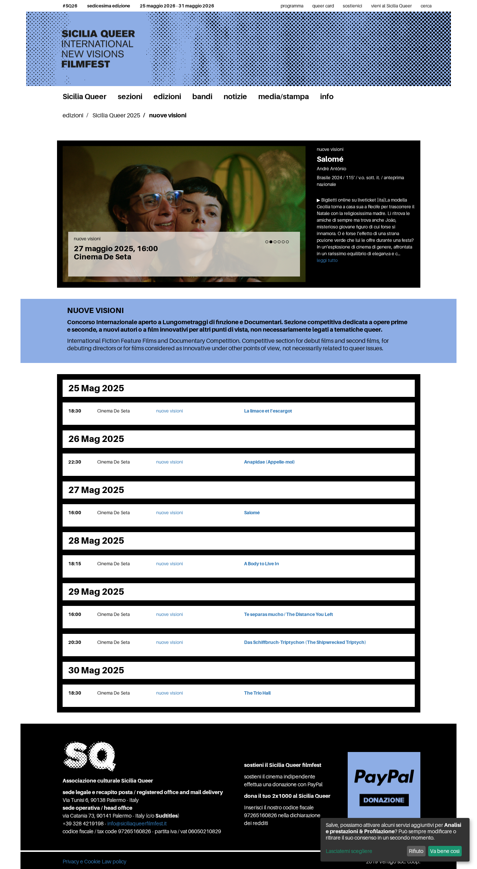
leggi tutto (327, 260)
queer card (323, 6)
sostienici (352, 6)
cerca (426, 6)
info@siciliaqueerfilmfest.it (137, 823)
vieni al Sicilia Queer (391, 6)
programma (292, 6)
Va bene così (444, 851)
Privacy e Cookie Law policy (94, 861)
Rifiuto (416, 851)
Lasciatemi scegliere (349, 851)
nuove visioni (169, 411)
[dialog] (395, 840)
